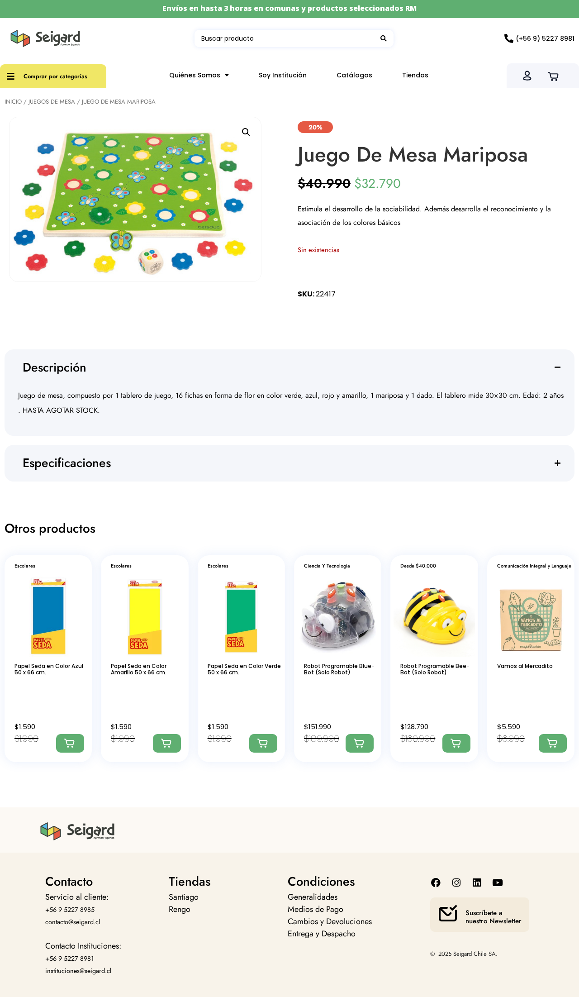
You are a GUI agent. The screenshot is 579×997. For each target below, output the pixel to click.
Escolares (24, 565)
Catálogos (354, 75)
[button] (246, 132)
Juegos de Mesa (51, 101)
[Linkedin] (477, 882)
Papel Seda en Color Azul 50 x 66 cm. (48, 669)
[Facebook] (435, 882)
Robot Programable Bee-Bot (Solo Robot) (435, 669)
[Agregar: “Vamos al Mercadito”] (553, 743)
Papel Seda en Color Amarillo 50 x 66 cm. (138, 669)
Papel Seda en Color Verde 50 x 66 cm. (244, 669)
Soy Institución (283, 75)
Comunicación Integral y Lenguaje (534, 565)
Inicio (13, 101)
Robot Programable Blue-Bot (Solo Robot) (339, 669)
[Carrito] (556, 75)
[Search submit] (384, 38)
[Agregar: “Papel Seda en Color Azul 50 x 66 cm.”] (70, 743)
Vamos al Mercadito (525, 666)
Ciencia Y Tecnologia (327, 565)
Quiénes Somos (194, 75)
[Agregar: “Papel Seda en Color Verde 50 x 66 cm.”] (263, 743)
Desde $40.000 (418, 565)
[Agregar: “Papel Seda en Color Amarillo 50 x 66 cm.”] (167, 743)
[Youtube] (497, 882)
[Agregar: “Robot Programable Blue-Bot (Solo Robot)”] (360, 743)
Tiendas (415, 75)
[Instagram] (456, 882)
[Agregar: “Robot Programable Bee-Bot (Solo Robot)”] (456, 743)
